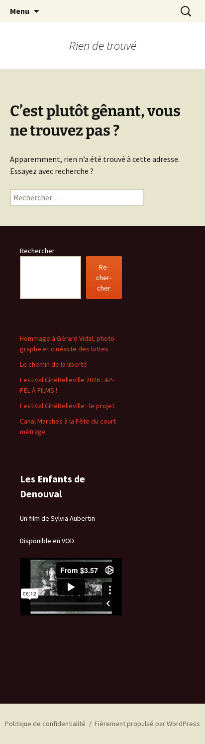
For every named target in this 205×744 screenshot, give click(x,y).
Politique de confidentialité (45, 723)
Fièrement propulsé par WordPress (147, 723)
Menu (19, 11)
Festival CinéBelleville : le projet (67, 405)
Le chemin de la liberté (53, 364)
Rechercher (37, 250)
